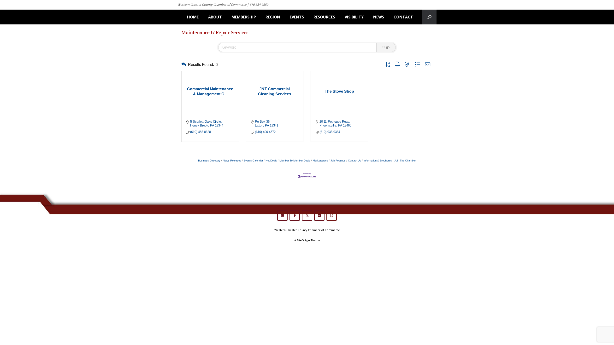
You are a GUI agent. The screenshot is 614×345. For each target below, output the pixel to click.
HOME (193, 17)
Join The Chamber (405, 160)
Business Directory (209, 160)
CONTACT (403, 17)
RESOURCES (324, 17)
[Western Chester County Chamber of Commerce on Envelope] (282, 215)
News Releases (232, 160)
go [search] (388, 47)
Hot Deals (271, 160)
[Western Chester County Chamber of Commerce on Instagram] (331, 215)
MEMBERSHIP (243, 17)
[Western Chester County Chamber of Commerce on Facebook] (294, 215)
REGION (273, 17)
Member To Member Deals (294, 160)
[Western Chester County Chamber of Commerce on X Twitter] (307, 215)
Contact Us (354, 160)
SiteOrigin (303, 240)
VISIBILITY (354, 17)
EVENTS (297, 17)
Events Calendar (253, 160)
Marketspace (320, 160)
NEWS (378, 17)
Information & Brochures (378, 160)
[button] (183, 64)
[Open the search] (429, 17)
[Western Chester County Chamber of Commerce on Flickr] (319, 215)
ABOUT (215, 17)
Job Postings (338, 160)
